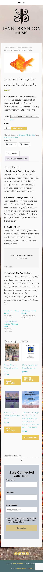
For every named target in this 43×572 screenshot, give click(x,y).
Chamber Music (14, 48)
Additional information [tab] (17, 158)
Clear (12, 120)
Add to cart (19, 128)
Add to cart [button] (30, 437)
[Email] (27, 553)
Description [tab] (12, 153)
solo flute (14, 137)
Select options (10, 382)
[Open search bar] (21, 460)
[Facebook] (16, 553)
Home (6, 48)
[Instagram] (19, 553)
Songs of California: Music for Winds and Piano (11, 324)
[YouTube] (23, 553)
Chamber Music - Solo (27, 135)
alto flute (7, 137)
